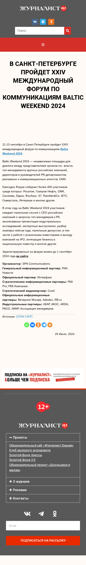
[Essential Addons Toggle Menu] (43, 45)
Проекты (20, 437)
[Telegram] (43, 22)
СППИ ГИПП (24, 316)
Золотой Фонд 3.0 (22, 460)
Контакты (21, 498)
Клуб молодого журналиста (29, 450)
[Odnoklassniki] (51, 22)
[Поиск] (67, 31)
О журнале (21, 481)
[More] (49, 324)
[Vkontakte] (32, 324)
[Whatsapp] (26, 324)
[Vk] (35, 22)
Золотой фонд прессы (25, 455)
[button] (43, 437)
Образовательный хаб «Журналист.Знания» (41, 445)
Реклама (20, 490)
